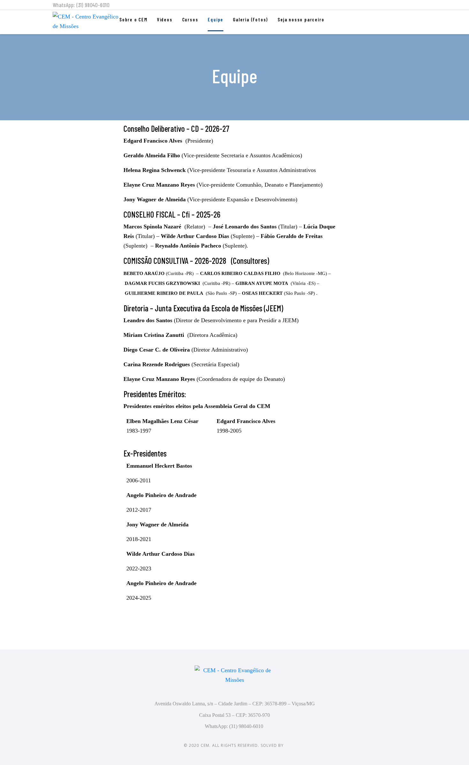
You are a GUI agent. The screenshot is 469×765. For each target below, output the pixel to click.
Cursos (190, 19)
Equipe (215, 19)
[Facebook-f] (401, 6)
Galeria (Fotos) (250, 19)
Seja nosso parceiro (301, 19)
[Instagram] (413, 6)
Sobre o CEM (133, 19)
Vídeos (165, 19)
